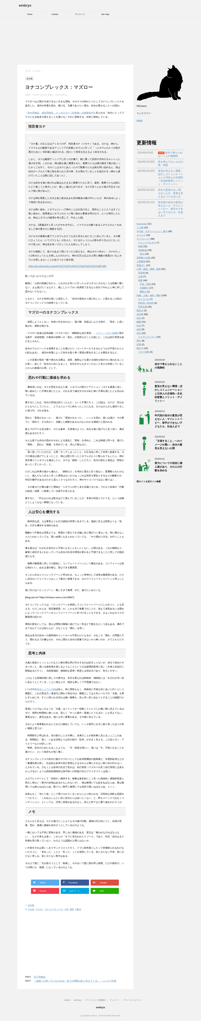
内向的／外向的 (146, 303)
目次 (139, 318)
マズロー (39, 909)
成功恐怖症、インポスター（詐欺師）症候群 (65, 112)
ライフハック (143, 239)
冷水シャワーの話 (46, 689)
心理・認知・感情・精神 (149, 269)
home (29, 14)
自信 (139, 329)
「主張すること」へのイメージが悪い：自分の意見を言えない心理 (168, 444)
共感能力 (144, 288)
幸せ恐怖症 (33, 112)
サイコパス (143, 299)
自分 (139, 333)
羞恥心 (143, 291)
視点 (139, 340)
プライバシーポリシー (132, 1000)
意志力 (140, 310)
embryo (25, 5)
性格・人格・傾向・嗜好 (149, 295)
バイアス (112, 735)
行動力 (78, 909)
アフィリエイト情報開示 (95, 1000)
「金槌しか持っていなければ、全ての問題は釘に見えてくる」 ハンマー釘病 (75, 981)
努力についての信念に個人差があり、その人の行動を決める (168, 467)
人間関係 (141, 261)
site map (105, 14)
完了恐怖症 (40, 977)
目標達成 (142, 250)
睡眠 (139, 322)
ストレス (141, 235)
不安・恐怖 (145, 284)
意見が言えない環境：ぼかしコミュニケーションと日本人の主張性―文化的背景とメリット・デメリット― (168, 393)
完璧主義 (142, 306)
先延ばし (141, 265)
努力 (142, 254)
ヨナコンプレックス (54, 909)
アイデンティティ (147, 337)
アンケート (80, 14)
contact (55, 14)
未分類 (31, 905)
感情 (72, 909)
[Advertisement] (100, 41)
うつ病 (140, 227)
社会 (139, 325)
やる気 (31, 909)
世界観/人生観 (143, 257)
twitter (140, 120)
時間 (140, 246)
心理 (66, 909)
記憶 (139, 344)
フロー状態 (143, 352)
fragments (142, 223)
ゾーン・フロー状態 (106, 333)
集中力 (140, 348)
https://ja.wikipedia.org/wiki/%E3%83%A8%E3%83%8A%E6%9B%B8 (67, 266)
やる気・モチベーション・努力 (152, 231)
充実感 (141, 273)
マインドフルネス (147, 242)
